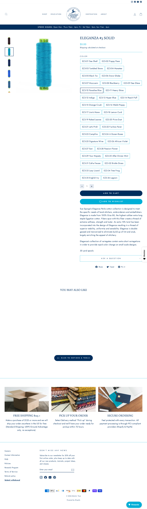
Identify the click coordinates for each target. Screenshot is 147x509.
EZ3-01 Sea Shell (90, 61)
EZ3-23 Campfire (90, 134)
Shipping (83, 47)
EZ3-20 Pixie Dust (114, 119)
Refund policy (10, 476)
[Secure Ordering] (120, 399)
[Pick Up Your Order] (73, 399)
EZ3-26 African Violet (117, 141)
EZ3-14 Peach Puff (129, 97)
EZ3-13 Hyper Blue (107, 97)
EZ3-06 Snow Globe (111, 75)
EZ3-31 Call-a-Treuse (91, 163)
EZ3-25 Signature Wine (92, 141)
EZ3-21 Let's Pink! (90, 126)
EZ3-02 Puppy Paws (111, 61)
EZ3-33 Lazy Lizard (90, 170)
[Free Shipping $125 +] (27, 399)
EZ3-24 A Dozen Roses (112, 134)
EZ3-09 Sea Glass (132, 83)
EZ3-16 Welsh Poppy (115, 104)
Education (56, 14)
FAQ (6, 459)
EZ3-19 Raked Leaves (91, 119)
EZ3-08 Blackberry (110, 83)
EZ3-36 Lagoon (110, 177)
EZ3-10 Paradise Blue (91, 90)
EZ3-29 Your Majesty (91, 155)
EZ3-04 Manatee (114, 68)
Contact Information (12, 455)
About (104, 14)
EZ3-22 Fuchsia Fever (112, 126)
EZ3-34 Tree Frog (112, 170)
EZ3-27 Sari (87, 148)
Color (84, 56)
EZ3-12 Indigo (88, 97)
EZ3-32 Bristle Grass (114, 163)
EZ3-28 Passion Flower (107, 148)
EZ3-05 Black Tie (90, 75)
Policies (8, 463)
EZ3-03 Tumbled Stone (92, 68)
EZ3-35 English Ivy (90, 177)
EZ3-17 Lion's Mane (91, 112)
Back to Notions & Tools (75, 358)
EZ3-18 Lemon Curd (113, 112)
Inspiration (91, 14)
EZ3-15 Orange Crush (92, 104)
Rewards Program (11, 467)
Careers (8, 451)
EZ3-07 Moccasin (90, 83)
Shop (44, 14)
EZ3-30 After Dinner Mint (116, 155)
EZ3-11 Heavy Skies (115, 90)
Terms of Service (11, 471)
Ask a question (111, 258)
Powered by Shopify (73, 500)
